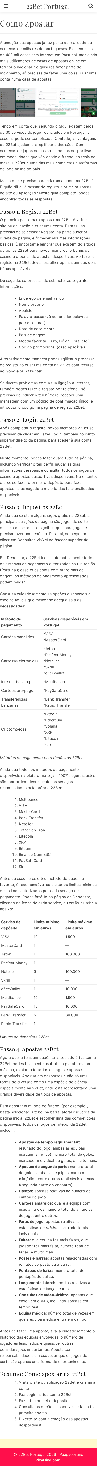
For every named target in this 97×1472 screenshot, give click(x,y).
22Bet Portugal (48, 6)
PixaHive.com (48, 1460)
